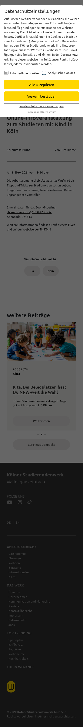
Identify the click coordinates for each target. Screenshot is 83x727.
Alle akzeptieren (41, 84)
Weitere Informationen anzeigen (42, 106)
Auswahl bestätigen (41, 96)
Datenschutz (48, 111)
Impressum (33, 111)
